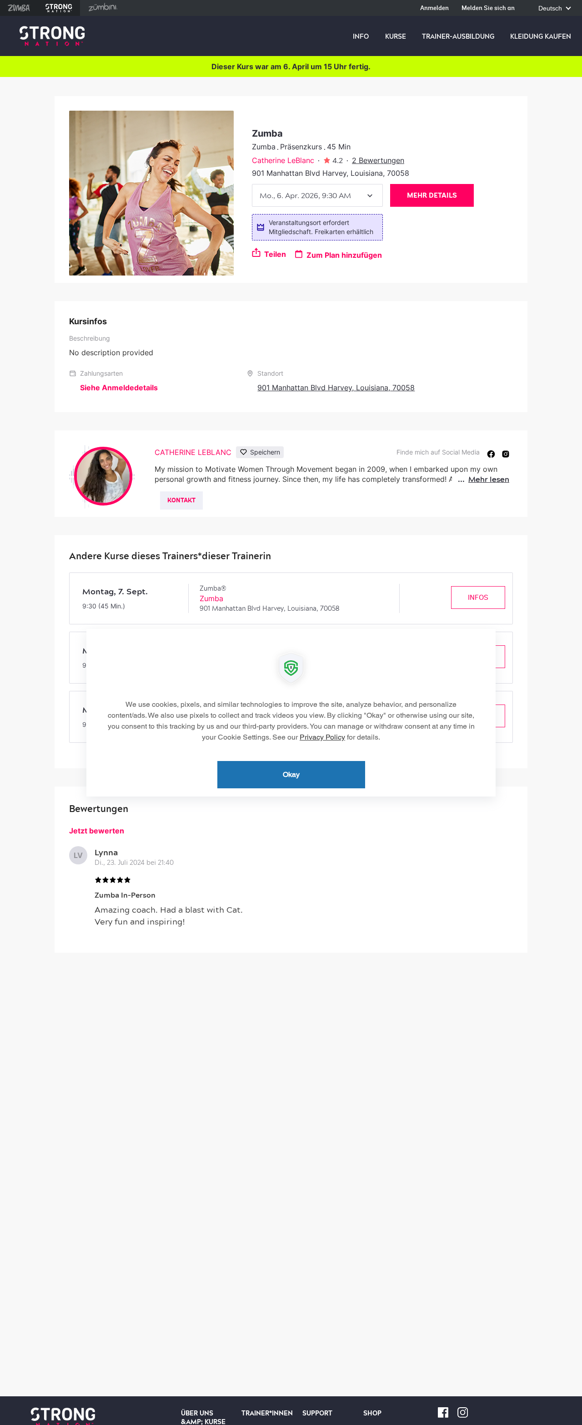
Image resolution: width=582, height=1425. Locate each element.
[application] (291, 713)
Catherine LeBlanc (283, 160)
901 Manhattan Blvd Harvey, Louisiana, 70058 (336, 387)
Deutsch (551, 8)
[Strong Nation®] (52, 36)
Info (361, 36)
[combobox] (317, 195)
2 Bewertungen (378, 160)
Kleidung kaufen (540, 36)
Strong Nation (59, 8)
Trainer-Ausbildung (458, 36)
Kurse (395, 36)
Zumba (19, 8)
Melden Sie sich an (488, 8)
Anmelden (434, 8)
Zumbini (102, 8)
